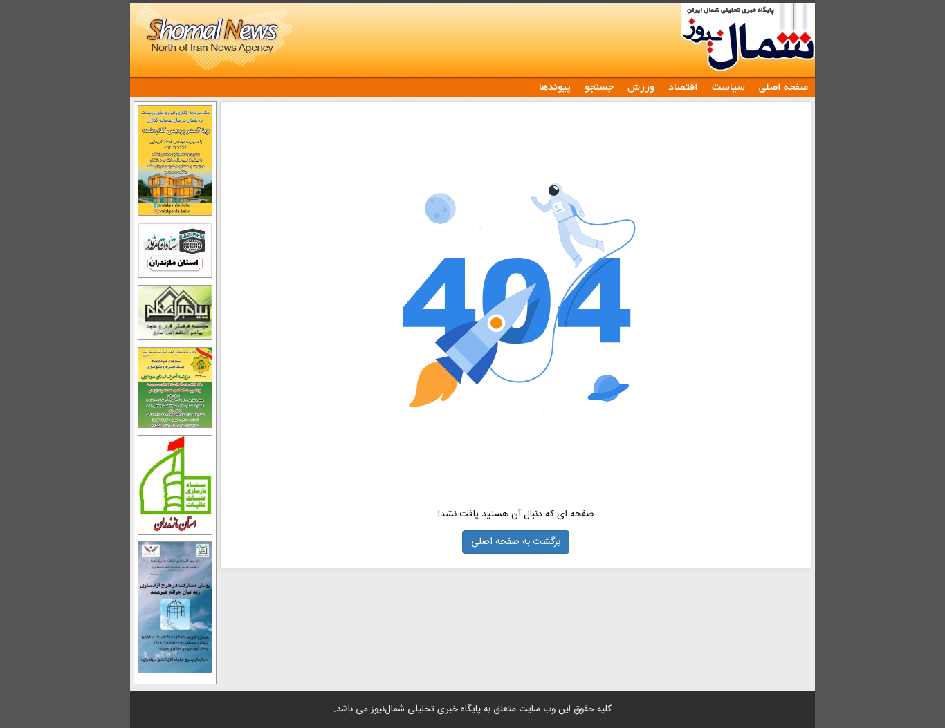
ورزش (640, 86)
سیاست (728, 86)
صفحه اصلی (783, 86)
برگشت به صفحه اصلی (515, 542)
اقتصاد (683, 86)
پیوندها (555, 86)
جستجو (599, 86)
